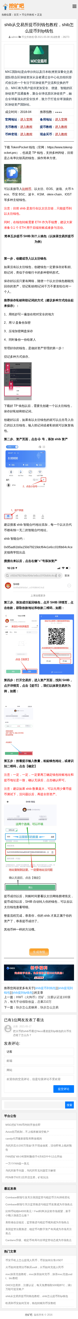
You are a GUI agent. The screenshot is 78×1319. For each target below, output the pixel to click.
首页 (16, 14)
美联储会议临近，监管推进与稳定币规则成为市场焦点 (37, 1222)
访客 (15, 1026)
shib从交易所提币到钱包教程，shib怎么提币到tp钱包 (36, 1296)
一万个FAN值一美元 (17, 1163)
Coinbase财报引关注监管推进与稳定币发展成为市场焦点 (39, 1204)
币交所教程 (28, 14)
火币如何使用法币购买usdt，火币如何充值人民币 (34, 1267)
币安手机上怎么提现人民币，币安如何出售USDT (34, 1260)
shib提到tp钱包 (22, 992)
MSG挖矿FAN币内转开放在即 (23, 1124)
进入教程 (26, 126)
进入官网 (26, 119)
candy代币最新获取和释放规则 (23, 1138)
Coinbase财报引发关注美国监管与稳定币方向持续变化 (37, 1197)
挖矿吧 (28, 1314)
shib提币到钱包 (45, 988)
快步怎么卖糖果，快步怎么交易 (37, 1007)
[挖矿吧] (13, 6)
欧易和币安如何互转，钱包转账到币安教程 (30, 1303)
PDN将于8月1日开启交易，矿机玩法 (26, 1177)
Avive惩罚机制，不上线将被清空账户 (27, 1131)
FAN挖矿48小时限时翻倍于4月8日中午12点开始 (33, 1156)
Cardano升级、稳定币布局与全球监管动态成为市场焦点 (38, 1240)
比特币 (26, 188)
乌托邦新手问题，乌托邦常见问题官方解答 (30, 1170)
